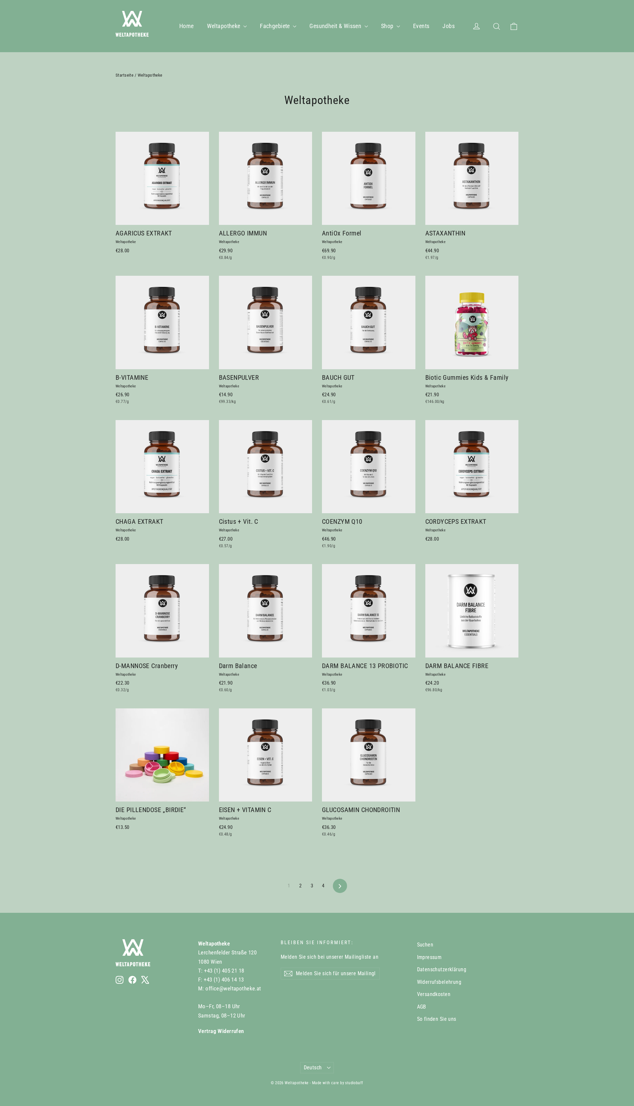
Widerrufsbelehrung (439, 982)
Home (186, 25)
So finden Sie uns (436, 1019)
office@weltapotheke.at (233, 988)
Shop (388, 25)
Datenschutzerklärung (442, 969)
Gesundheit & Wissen (336, 25)
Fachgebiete (275, 25)
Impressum (429, 957)
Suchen (425, 945)
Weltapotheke (224, 25)
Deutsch (313, 1067)
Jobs (448, 25)
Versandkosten (434, 994)
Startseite (124, 75)
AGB (421, 1007)
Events (421, 25)
